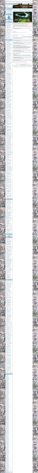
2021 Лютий (7, 462)
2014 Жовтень (7, 419)
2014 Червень (7, 417)
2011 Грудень (7, 400)
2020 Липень (7, 458)
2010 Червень (7, 390)
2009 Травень (7, 383)
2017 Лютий (7, 435)
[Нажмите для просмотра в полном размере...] (22, 22)
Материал (20, 42)
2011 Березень (7, 395)
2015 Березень (7, 422)
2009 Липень (7, 384)
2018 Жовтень (7, 446)
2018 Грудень (7, 447)
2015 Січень (7, 421)
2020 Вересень (7, 459)
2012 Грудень (7, 407)
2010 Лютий (7, 388)
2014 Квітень (7, 416)
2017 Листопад (7, 440)
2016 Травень (7, 430)
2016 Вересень (7, 432)
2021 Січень (7, 461)
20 (7, 12)
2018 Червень (7, 444)
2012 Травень (7, 403)
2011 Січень (7, 394)
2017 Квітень (7, 436)
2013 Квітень (7, 409)
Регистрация (22, 64)
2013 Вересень (7, 412)
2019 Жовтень (7, 453)
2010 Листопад (7, 393)
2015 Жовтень (7, 426)
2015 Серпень (7, 425)
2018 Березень (7, 442)
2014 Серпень (7, 418)
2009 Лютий (7, 381)
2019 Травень (7, 450)
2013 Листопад (7, 413)
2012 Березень (7, 402)
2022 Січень (7, 468)
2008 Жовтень (7, 379)
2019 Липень (7, 451)
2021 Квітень (7, 463)
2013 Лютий (7, 408)
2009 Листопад (7, 386)
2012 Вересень (7, 405)
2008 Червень (7, 377)
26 (6, 13)
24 (10, 12)
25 (11, 12)
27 (7, 13)
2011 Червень (7, 397)
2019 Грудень (7, 454)
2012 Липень (7, 404)
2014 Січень (7, 414)
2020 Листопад (7, 460)
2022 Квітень (7, 469)
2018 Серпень (7, 445)
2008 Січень (7, 375)
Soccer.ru (31, 29)
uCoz (15, 66)
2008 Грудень (7, 380)
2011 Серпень (7, 398)
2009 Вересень (7, 385)
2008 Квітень (7, 376)
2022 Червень (7, 470)
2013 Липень (7, 411)
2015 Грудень (7, 427)
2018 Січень (7, 441)
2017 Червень (7, 437)
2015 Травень (7, 423)
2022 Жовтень (7, 472)
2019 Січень (7, 448)
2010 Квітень (7, 389)
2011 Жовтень (7, 399)
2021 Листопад (7, 467)
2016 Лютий (7, 428)
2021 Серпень (7, 465)
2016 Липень (7, 431)
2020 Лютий (7, 455)
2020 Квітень (7, 456)
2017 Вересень (7, 439)
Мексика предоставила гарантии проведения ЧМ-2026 (19, 32)
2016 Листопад (7, 433)
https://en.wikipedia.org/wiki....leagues (16, 53)
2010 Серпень (7, 391)
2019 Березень (7, 449)
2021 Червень (7, 464)
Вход (23, 64)
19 (6, 12)
